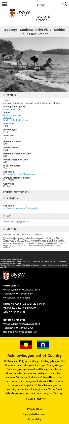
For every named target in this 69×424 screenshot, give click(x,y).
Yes (5, 168)
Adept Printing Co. (12, 109)
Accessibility (34, 419)
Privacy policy (34, 409)
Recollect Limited (39, 265)
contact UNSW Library (52, 261)
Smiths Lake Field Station (15, 120)
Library (40, 5)
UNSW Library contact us (16, 297)
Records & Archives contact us (20, 331)
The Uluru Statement (34, 398)
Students (7, 117)
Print (5, 132)
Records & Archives (43, 18)
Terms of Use (17, 260)
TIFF (5, 138)
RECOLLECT (5, 265)
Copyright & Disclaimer (34, 414)
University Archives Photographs (22, 208)
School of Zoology (12, 115)
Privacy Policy (5, 260)
